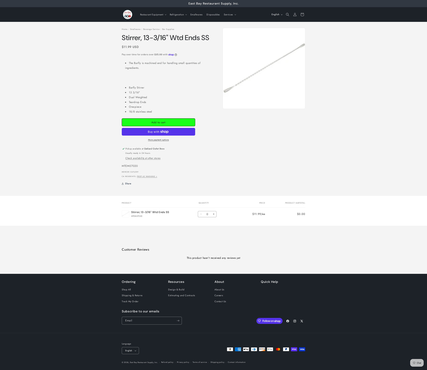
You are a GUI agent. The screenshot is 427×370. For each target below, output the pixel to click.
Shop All (126, 289)
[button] (153, 14)
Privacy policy (183, 362)
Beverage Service (151, 29)
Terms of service (200, 362)
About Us (219, 289)
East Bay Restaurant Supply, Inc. (144, 362)
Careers (219, 295)
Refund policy (167, 362)
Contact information (237, 362)
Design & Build (176, 289)
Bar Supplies (168, 29)
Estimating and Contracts (181, 295)
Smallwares (135, 29)
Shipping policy (217, 362)
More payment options (158, 139)
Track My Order (130, 301)
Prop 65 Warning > (147, 176)
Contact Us (220, 301)
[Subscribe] (178, 321)
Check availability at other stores (142, 158)
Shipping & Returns (132, 295)
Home (124, 29)
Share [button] (128, 183)
